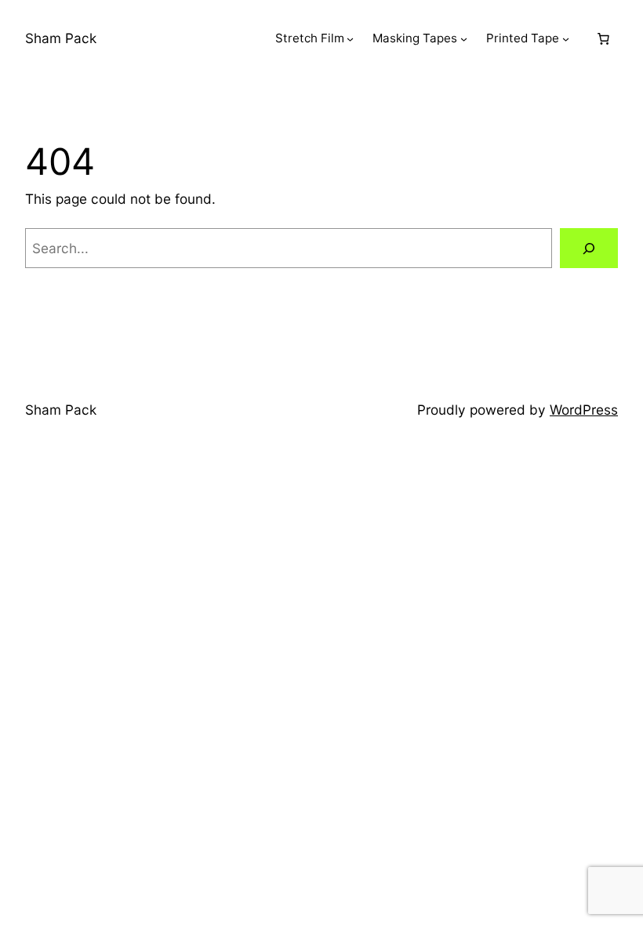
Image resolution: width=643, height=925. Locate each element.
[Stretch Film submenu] (350, 38)
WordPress (584, 409)
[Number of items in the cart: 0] (603, 38)
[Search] (589, 248)
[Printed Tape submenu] (565, 38)
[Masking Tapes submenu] (463, 38)
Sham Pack (60, 38)
